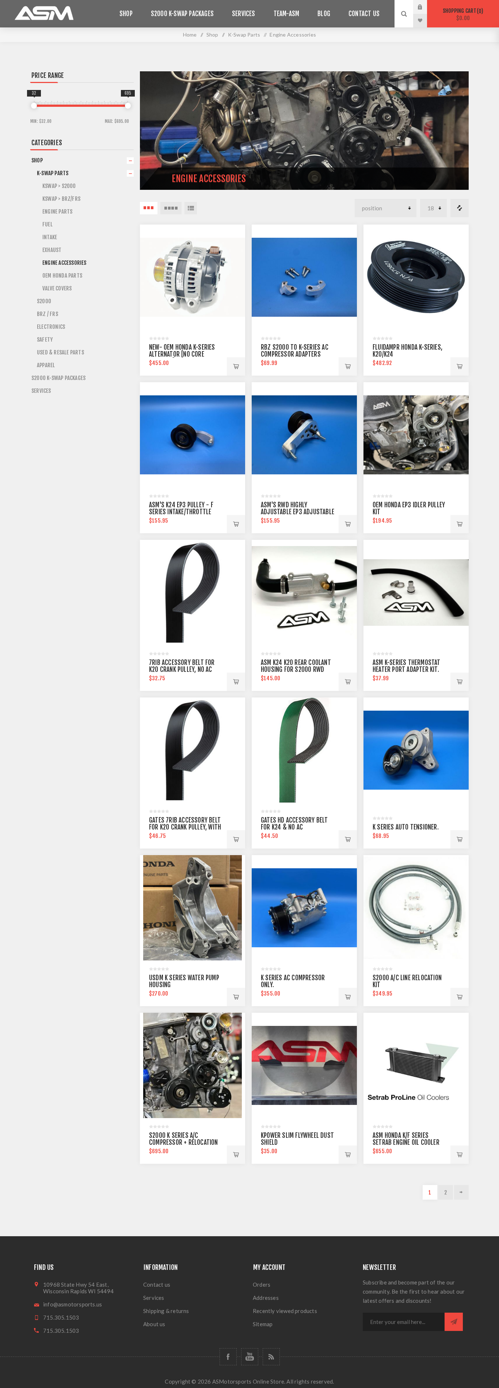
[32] (34, 106)
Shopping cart (462, 14)
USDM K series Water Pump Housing (184, 981)
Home (190, 34)
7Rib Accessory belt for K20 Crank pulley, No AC (182, 666)
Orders (261, 1284)
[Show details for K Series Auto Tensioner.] (416, 750)
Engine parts (57, 211)
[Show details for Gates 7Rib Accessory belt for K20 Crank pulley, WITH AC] (192, 750)
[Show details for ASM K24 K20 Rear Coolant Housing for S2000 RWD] (304, 592)
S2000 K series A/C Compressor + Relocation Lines (183, 1142)
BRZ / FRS (47, 314)
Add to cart (236, 366)
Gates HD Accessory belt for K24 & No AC (294, 823)
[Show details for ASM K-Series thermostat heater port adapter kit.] (416, 592)
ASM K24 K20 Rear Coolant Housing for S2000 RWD (296, 666)
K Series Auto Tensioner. (406, 827)
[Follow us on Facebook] (228, 1356)
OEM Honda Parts (62, 275)
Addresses (266, 1297)
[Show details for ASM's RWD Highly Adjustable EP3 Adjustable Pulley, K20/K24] (304, 435)
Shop (37, 160)
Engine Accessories (64, 262)
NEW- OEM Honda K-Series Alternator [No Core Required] (182, 354)
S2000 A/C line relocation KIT (407, 981)
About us (154, 1324)
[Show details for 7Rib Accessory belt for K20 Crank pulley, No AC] (192, 592)
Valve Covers (57, 288)
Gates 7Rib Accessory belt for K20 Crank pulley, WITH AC (185, 827)
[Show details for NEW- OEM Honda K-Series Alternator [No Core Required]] (192, 277)
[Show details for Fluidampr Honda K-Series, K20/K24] (416, 277)
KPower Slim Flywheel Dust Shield (297, 1139)
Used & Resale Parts (60, 352)
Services (41, 390)
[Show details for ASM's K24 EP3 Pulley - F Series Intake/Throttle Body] (192, 435)
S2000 (44, 301)
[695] (128, 106)
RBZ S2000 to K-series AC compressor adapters (294, 350)
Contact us (156, 1284)
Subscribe (454, 1322)
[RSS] (271, 1356)
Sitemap (263, 1324)
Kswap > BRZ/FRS (61, 198)
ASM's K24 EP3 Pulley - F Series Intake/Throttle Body (181, 512)
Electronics (51, 326)
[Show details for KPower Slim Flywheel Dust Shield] (304, 1065)
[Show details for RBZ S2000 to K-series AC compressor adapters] (304, 277)
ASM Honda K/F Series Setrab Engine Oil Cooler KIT (406, 1142)
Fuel (47, 224)
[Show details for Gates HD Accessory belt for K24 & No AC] (304, 750)
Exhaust (51, 250)
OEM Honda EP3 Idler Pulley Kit (409, 508)
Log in (425, 7)
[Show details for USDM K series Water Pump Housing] (192, 907)
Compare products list (459, 208)
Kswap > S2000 (59, 186)
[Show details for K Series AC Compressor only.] (304, 907)
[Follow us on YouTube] (249, 1356)
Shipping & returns (166, 1311)
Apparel (46, 365)
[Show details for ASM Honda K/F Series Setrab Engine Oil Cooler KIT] (416, 1065)
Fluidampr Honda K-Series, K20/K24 (407, 350)
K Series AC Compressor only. (293, 981)
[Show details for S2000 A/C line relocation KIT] (416, 907)
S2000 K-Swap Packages (58, 378)
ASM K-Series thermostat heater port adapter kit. (407, 666)
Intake (49, 237)
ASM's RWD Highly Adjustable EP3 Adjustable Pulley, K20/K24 (297, 512)
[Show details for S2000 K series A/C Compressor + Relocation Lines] (192, 1065)
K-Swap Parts (52, 173)
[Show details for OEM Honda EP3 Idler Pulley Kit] (416, 435)
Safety (45, 339)
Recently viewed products (285, 1311)
